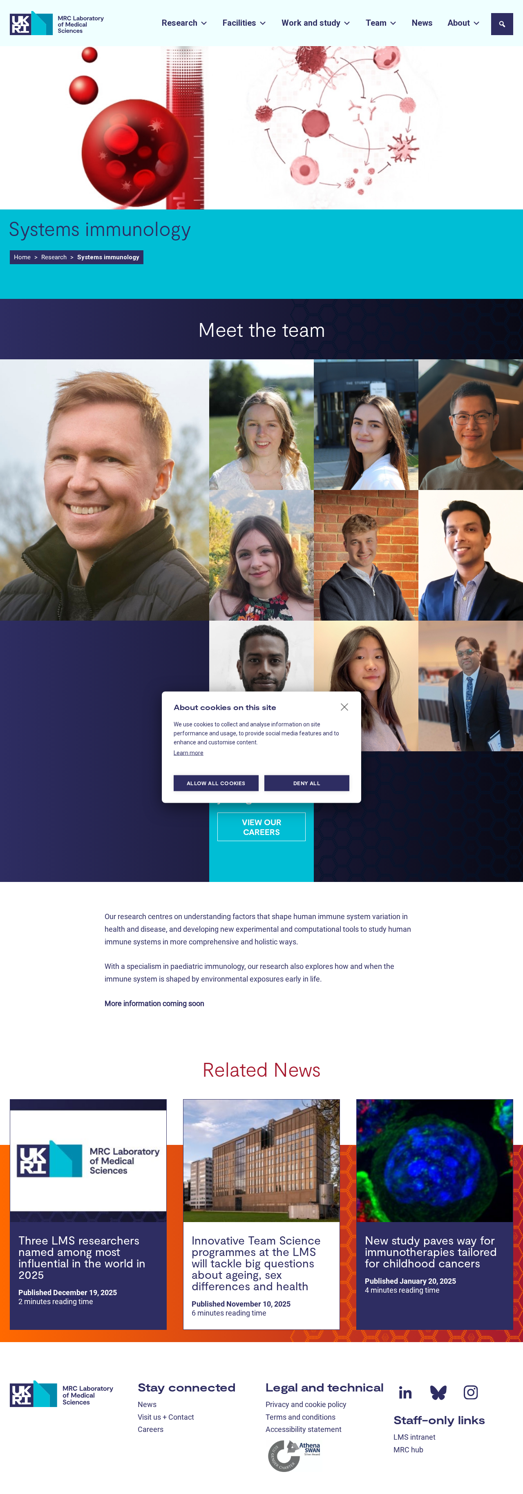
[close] (344, 706)
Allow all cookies (216, 783)
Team (376, 23)
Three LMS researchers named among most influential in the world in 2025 (81, 1257)
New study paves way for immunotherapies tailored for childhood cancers (431, 1251)
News (422, 23)
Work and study (311, 23)
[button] (502, 24)
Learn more (188, 752)
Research (179, 23)
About (458, 23)
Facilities (239, 23)
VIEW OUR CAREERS (262, 827)
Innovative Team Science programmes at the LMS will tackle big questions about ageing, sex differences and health (256, 1263)
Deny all (306, 783)
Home (22, 257)
